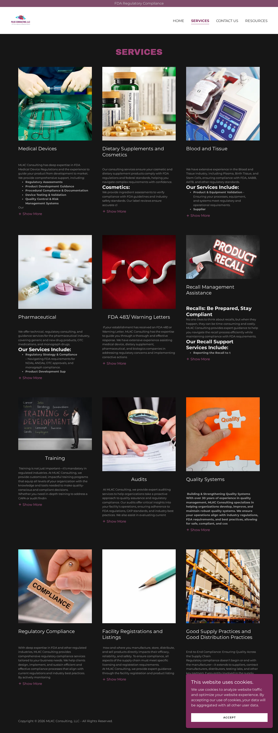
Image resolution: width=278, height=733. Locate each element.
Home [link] (178, 21)
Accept (229, 717)
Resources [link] (256, 21)
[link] (20, 20)
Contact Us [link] (227, 21)
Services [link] (200, 21)
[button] (30, 214)
